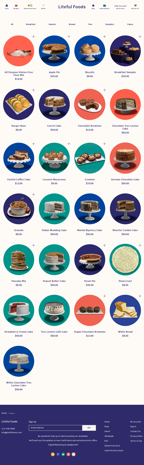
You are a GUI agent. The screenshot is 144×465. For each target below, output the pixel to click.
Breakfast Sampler (125, 72)
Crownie (90, 180)
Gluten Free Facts (112, 446)
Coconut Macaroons (54, 180)
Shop (106, 427)
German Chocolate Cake (125, 180)
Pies (90, 24)
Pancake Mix (18, 281)
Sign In (133, 427)
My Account (135, 422)
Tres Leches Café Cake (54, 332)
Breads (72, 24)
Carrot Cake (54, 126)
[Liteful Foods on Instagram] (53, 454)
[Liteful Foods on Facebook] (58, 454)
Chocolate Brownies (90, 126)
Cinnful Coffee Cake (18, 180)
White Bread (125, 332)
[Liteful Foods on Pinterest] (68, 454)
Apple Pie (54, 72)
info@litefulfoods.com (11, 433)
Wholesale (109, 436)
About (107, 431)
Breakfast (31, 24)
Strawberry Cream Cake (18, 332)
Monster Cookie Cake (125, 230)
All (12, 24)
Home (4, 413)
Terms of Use (136, 441)
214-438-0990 (8, 429)
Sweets (52, 24)
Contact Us (135, 431)
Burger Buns (18, 126)
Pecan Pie (89, 281)
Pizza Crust (125, 281)
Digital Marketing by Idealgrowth (63, 445)
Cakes (130, 24)
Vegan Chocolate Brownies (90, 332)
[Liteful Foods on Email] (73, 454)
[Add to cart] (33, 36)
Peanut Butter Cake (54, 281)
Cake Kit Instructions (113, 451)
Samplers (109, 24)
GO (89, 428)
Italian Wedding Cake (54, 230)
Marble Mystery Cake (89, 230)
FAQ (106, 441)
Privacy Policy (136, 436)
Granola (18, 230)
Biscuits (89, 72)
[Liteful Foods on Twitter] (63, 454)
